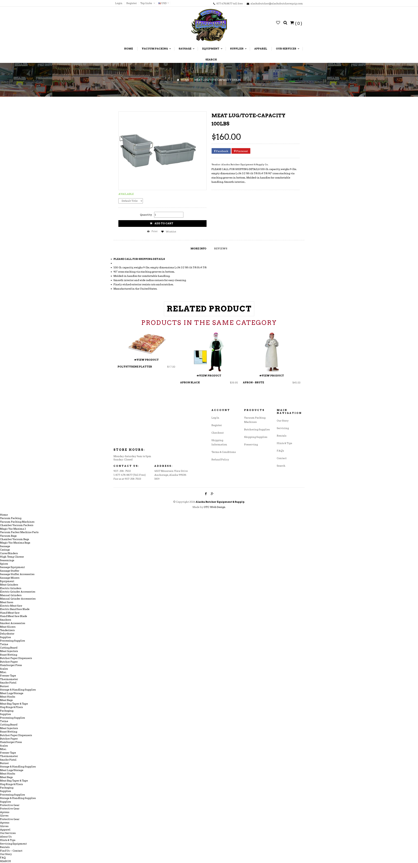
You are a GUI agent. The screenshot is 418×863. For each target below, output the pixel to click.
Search (281, 465)
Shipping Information (219, 442)
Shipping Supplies (255, 437)
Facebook (222, 151)
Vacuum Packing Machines (254, 419)
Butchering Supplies (257, 429)
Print (154, 231)
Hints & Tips (284, 443)
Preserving (251, 444)
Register (131, 3)
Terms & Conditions (223, 452)
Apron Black (190, 382)
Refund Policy (220, 459)
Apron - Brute (253, 382)
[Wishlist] (278, 23)
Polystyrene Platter (135, 366)
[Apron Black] (209, 351)
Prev (117, 364)
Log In (215, 417)
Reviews (220, 248)
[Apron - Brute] (271, 351)
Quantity (146, 214)
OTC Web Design (214, 507)
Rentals (281, 435)
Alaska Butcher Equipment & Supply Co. (244, 164)
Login (118, 3)
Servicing (283, 428)
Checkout (217, 432)
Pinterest (242, 151)
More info (198, 248)
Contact (282, 458)
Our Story (283, 420)
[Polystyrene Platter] (146, 344)
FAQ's (280, 450)
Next (301, 364)
